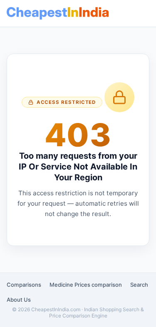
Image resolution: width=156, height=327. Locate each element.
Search (139, 284)
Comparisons (24, 284)
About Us (19, 299)
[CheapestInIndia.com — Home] (58, 13)
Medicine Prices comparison (86, 284)
